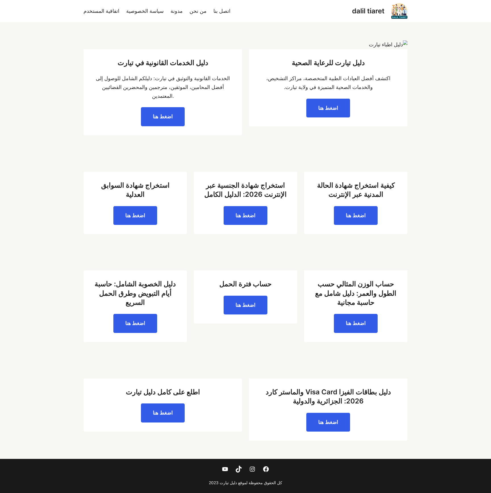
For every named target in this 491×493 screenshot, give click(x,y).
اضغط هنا (328, 108)
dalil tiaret (368, 11)
